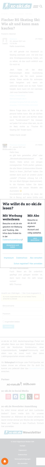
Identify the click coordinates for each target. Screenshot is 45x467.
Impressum (9, 258)
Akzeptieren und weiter (12, 246)
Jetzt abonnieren (35, 239)
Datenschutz (21, 258)
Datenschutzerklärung (12, 239)
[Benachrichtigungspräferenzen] (4, 461)
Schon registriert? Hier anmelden (28, 263)
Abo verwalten (36, 258)
